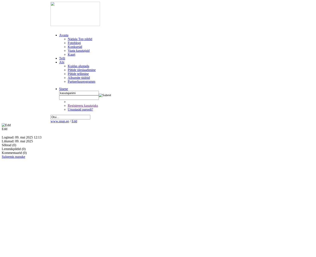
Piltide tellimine (78, 74)
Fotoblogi (74, 43)
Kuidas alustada (78, 66)
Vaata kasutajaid (79, 50)
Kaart (71, 54)
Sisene (63, 89)
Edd (74, 121)
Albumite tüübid (79, 77)
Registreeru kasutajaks (83, 105)
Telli (62, 58)
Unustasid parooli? (80, 109)
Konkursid (75, 47)
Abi (61, 62)
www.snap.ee (60, 121)
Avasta (63, 35)
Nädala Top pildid (80, 39)
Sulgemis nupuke (13, 156)
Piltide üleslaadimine (82, 70)
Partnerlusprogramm (81, 81)
